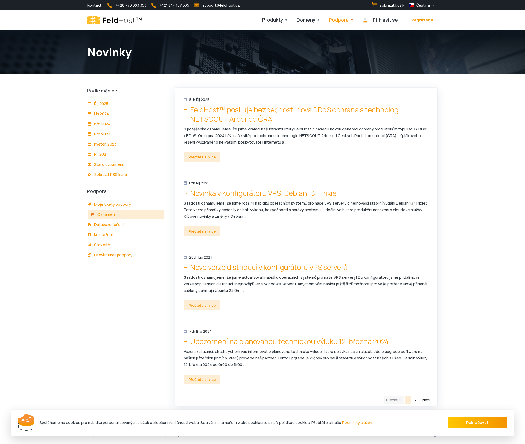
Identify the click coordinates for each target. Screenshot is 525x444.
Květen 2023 (104, 144)
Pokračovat (477, 422)
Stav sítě (101, 244)
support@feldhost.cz (221, 5)
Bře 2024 (101, 123)
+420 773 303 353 (131, 5)
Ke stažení (103, 234)
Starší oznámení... (109, 164)
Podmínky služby (357, 422)
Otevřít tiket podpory (112, 254)
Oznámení (106, 214)
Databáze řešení (108, 224)
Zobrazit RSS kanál (110, 174)
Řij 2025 (100, 103)
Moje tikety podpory (112, 204)
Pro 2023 (101, 134)
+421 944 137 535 (174, 5)
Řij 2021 (100, 154)
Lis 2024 (101, 113)
